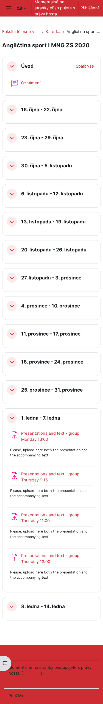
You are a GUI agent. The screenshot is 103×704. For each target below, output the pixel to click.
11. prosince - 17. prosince (50, 334)
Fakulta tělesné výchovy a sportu (21, 31)
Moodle (31, 695)
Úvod (27, 66)
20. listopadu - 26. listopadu (54, 250)
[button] (21, 8)
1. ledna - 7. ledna (40, 418)
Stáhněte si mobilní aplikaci (34, 680)
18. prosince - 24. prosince (52, 362)
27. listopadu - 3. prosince (51, 278)
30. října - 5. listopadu (46, 165)
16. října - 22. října (41, 109)
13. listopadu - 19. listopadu (53, 221)
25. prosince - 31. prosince (52, 390)
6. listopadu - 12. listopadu (52, 193)
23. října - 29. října (42, 137)
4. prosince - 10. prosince (50, 306)
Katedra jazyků (53, 31)
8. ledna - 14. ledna (43, 606)
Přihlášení (89, 7)
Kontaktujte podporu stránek (42, 651)
